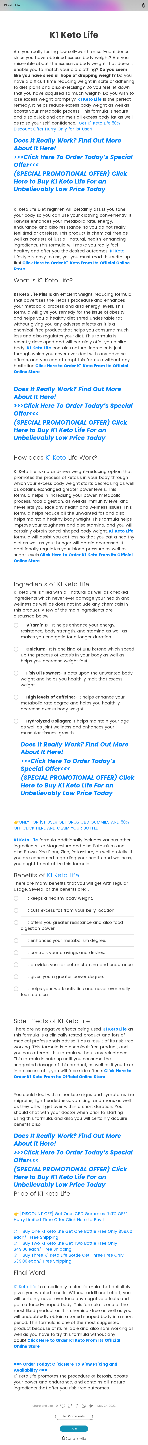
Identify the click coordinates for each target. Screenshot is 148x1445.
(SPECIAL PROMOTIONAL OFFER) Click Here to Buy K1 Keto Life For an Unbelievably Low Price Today (70, 181)
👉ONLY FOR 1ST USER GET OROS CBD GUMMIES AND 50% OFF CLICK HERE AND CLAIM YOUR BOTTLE (71, 825)
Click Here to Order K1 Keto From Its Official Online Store (73, 1074)
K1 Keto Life (89, 99)
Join (74, 1428)
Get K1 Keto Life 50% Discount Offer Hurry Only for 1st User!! (67, 126)
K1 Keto (117, 251)
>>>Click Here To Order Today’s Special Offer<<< (73, 161)
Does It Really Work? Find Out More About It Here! (67, 144)
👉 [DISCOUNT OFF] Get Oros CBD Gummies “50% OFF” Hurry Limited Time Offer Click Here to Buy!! (70, 1217)
